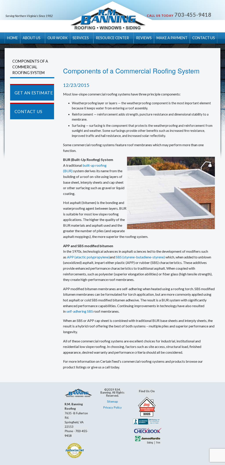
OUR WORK (57, 38)
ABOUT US (31, 38)
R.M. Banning (108, 19)
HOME (12, 38)
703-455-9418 (192, 14)
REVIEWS (144, 38)
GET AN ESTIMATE (34, 92)
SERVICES (81, 38)
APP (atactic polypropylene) (88, 257)
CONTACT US (203, 38)
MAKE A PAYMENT (171, 38)
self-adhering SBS (79, 311)
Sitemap (112, 401)
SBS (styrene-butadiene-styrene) (140, 257)
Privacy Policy (112, 407)
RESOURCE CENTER (112, 38)
